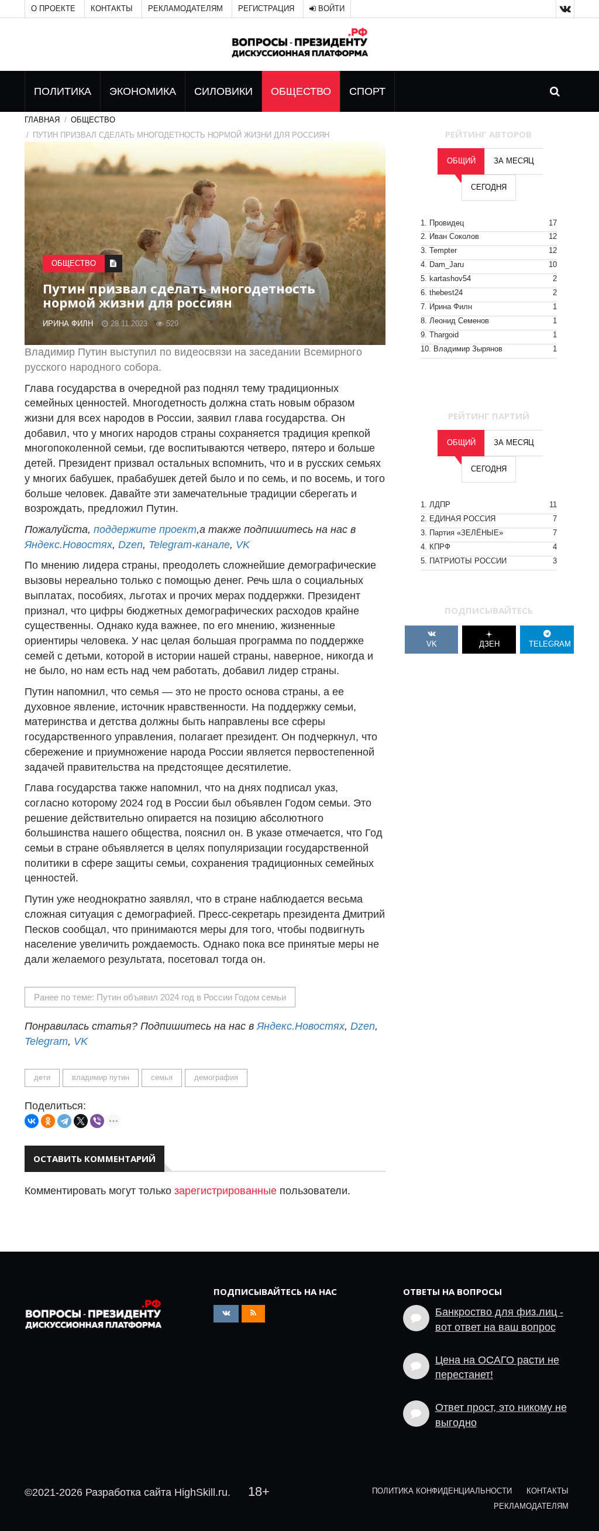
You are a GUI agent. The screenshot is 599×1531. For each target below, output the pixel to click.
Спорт (367, 91)
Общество (301, 91)
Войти (330, 9)
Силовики (223, 91)
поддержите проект (145, 529)
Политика (62, 91)
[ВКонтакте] (32, 1121)
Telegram (46, 1041)
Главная (42, 120)
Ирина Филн (68, 324)
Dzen (130, 545)
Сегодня (489, 187)
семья (162, 1078)
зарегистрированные (225, 1191)
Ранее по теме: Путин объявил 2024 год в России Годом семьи (160, 997)
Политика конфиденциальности (442, 1491)
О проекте (53, 9)
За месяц (514, 161)
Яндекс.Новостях (68, 545)
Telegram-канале (189, 545)
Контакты (112, 9)
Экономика (142, 91)
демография (216, 1078)
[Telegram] (64, 1121)
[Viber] (97, 1121)
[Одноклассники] (48, 1121)
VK (243, 545)
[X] (81, 1121)
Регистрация (266, 9)
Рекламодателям (185, 9)
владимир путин (100, 1078)
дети (42, 1078)
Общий (461, 161)
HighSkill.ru (201, 1492)
